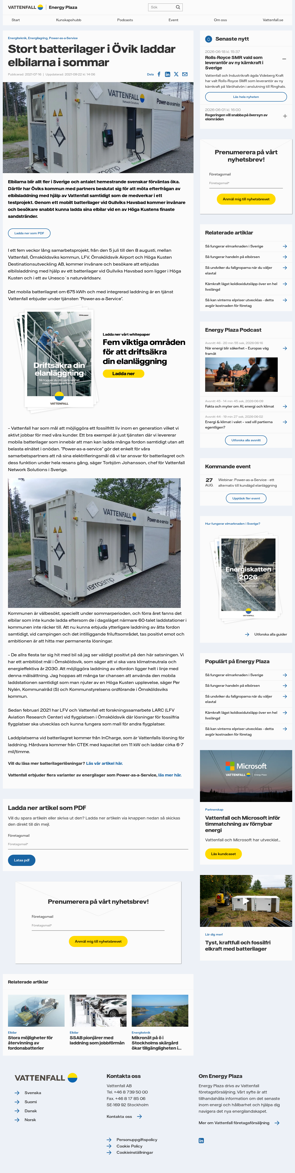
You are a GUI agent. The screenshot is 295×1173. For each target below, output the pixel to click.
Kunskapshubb (68, 20)
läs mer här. (169, 775)
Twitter (177, 74)
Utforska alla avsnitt (246, 440)
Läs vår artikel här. (104, 763)
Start (16, 20)
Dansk (31, 1110)
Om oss (220, 20)
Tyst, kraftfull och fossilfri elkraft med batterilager (238, 945)
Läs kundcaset (223, 854)
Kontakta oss (119, 1116)
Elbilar (12, 1032)
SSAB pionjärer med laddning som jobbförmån (97, 1040)
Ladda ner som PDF (29, 233)
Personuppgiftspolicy (137, 1139)
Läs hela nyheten (246, 97)
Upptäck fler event (246, 498)
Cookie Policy (129, 1146)
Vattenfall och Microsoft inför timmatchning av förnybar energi (242, 823)
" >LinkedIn (202, 1140)
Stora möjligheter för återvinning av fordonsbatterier (30, 1042)
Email (185, 74)
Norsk (30, 1119)
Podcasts (125, 20)
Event (173, 20)
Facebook (159, 74)
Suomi (31, 1101)
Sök (178, 7)
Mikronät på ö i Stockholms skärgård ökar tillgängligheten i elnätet (155, 1045)
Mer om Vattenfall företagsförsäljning (234, 1122)
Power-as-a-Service (63, 38)
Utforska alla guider (270, 634)
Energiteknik (17, 38)
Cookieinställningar (135, 1152)
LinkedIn (168, 74)
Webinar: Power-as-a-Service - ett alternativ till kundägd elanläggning (241, 482)
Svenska (33, 1092)
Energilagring (38, 38)
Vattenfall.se (273, 20)
